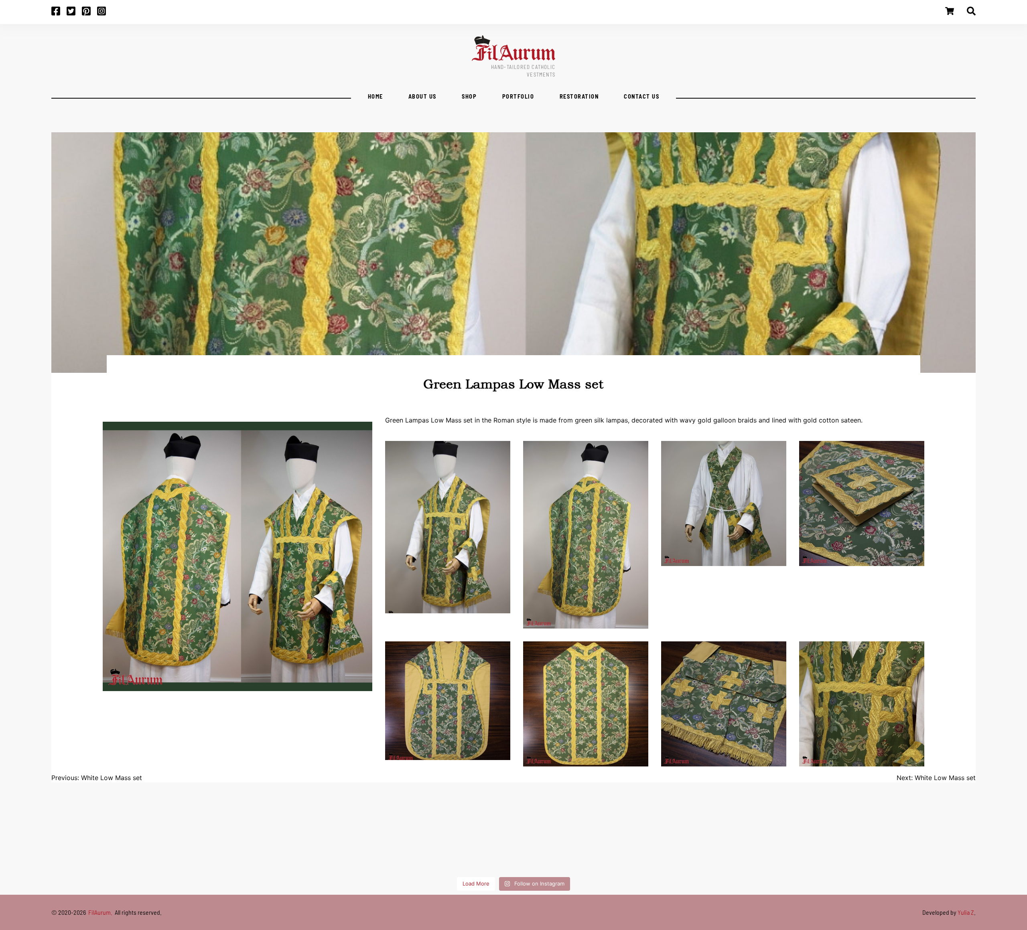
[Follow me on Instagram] (104, 14)
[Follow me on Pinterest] (89, 14)
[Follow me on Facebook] (59, 14)
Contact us (641, 96)
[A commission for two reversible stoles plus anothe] (256, 841)
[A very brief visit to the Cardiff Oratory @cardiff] (565, 841)
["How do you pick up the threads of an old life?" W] (359, 841)
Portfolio (518, 96)
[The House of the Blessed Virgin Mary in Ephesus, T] (462, 841)
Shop (469, 96)
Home (375, 96)
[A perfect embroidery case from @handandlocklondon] (975, 841)
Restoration (579, 96)
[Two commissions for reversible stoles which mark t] (51, 841)
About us (422, 96)
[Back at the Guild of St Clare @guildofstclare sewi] (770, 841)
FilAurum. (101, 912)
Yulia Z (966, 912)
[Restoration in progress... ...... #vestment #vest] (873, 841)
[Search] (971, 14)
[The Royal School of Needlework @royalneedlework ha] (667, 841)
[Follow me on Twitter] (74, 14)
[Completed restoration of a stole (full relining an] (154, 841)
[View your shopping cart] (949, 14)
